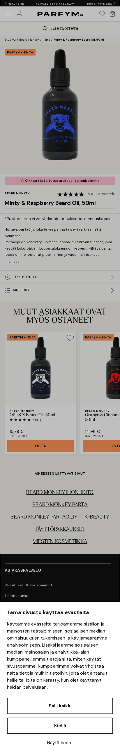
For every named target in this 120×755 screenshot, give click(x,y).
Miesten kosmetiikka (60, 542)
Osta (40, 445)
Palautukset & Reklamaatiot (28, 585)
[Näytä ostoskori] (112, 14)
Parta (46, 40)
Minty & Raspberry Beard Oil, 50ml (79, 40)
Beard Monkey (29, 40)
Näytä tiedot (60, 743)
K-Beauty (96, 517)
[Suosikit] (102, 14)
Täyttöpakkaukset (60, 529)
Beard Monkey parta (60, 505)
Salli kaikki (60, 706)
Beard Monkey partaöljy (43, 517)
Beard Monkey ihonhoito (59, 492)
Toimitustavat (17, 595)
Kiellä (60, 726)
